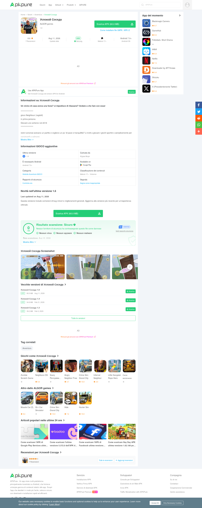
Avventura (38, 14)
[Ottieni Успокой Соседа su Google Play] (85, 165)
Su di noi (173, 479)
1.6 (27, 156)
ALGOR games (46, 23)
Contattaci (174, 483)
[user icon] (187, 4)
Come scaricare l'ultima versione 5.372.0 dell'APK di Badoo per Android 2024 (63, 444)
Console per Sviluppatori (130, 479)
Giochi (29, 14)
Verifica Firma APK (84, 483)
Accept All (155, 503)
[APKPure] (21, 5)
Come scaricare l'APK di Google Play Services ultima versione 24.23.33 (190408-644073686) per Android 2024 (34, 444)
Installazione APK (84, 479)
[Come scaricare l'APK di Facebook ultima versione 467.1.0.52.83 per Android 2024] (92, 431)
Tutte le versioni (78, 318)
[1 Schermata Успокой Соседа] (88, 266)
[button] (78, 39)
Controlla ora (27, 183)
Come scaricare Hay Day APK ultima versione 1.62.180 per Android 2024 (121, 444)
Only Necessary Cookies (172, 503)
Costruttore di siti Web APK (131, 483)
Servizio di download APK (87, 487)
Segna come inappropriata (90, 183)
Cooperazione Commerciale (181, 487)
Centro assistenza (177, 492)
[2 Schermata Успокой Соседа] (134, 266)
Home (23, 14)
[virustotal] (74, 224)
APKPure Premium (84, 492)
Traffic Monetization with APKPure (133, 492)
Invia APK (124, 487)
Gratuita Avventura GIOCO (32, 174)
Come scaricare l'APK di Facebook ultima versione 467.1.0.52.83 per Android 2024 (91, 444)
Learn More (54, 504)
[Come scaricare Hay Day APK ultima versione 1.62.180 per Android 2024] (122, 431)
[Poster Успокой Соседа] (43, 266)
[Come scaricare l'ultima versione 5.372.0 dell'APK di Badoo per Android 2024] (63, 431)
